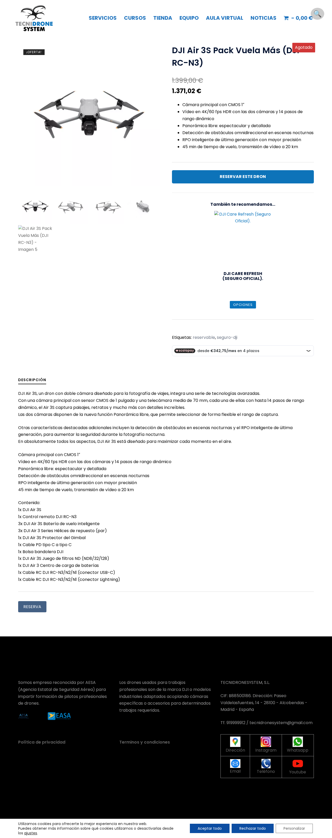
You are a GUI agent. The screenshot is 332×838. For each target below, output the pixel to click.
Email (235, 771)
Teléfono (266, 771)
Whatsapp (297, 750)
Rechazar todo (252, 828)
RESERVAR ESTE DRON (243, 177)
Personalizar (294, 828)
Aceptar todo (210, 828)
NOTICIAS (263, 18)
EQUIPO (189, 18)
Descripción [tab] (32, 379)
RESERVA (32, 607)
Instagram (265, 750)
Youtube (297, 772)
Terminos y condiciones (144, 742)
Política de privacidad (41, 742)
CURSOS (135, 18)
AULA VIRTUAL (224, 18)
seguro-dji (227, 337)
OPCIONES (243, 304)
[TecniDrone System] (34, 18)
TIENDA (162, 18)
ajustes (30, 833)
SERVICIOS (103, 18)
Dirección (235, 750)
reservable (204, 337)
